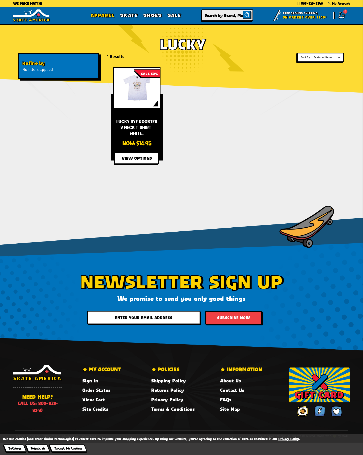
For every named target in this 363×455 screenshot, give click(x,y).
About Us (230, 380)
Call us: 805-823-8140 (38, 406)
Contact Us (232, 390)
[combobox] (227, 15)
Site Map (230, 409)
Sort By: (305, 57)
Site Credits (95, 409)
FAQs (225, 399)
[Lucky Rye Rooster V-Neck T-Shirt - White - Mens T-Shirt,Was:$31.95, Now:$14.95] (137, 88)
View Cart (93, 399)
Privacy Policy (167, 399)
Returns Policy (167, 390)
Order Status (96, 390)
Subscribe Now (233, 317)
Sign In (90, 380)
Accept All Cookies (68, 448)
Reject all (38, 448)
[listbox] (328, 57)
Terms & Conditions (173, 409)
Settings (15, 448)
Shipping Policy (168, 380)
